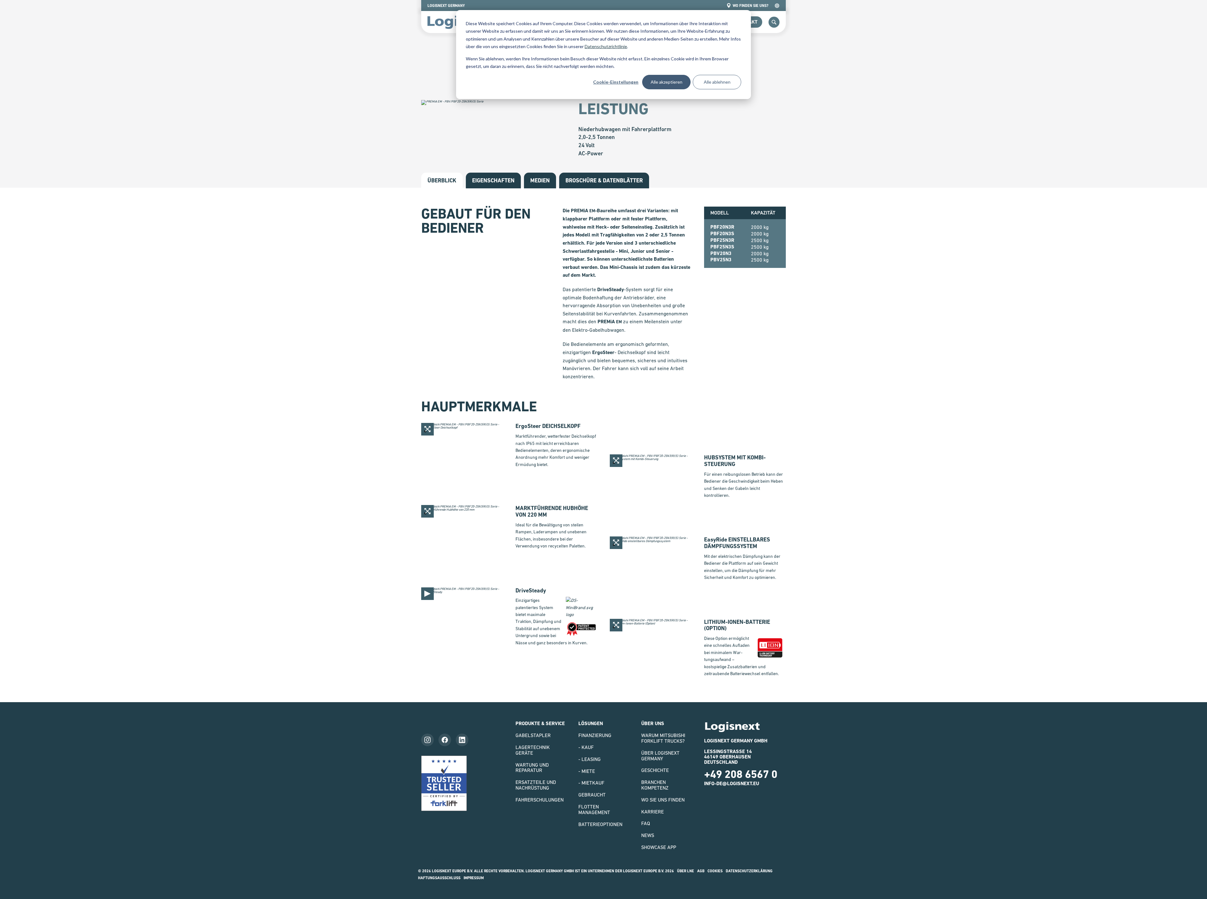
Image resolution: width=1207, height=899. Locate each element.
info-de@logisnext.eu (731, 783)
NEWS (647, 835)
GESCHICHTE (655, 770)
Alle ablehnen (717, 82)
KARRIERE (652, 811)
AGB (700, 871)
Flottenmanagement (594, 809)
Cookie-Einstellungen (615, 82)
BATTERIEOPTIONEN (600, 824)
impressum (474, 878)
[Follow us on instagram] (427, 740)
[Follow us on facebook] (444, 740)
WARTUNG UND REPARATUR (532, 767)
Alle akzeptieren (666, 82)
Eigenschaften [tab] (493, 180)
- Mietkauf (591, 782)
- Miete (586, 771)
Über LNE (685, 871)
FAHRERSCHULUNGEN (539, 799)
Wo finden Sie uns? (751, 5)
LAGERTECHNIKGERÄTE (532, 750)
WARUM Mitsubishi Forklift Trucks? (663, 738)
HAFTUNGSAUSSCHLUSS (439, 878)
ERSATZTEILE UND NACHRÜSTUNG (535, 785)
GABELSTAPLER (533, 735)
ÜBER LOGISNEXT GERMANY (660, 755)
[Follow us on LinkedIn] (462, 740)
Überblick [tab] (441, 180)
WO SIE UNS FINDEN (663, 799)
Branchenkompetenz (655, 785)
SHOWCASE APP (658, 847)
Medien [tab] (540, 180)
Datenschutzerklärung (749, 871)
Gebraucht (592, 794)
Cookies (715, 871)
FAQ (645, 823)
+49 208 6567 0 (740, 774)
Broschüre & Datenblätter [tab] (604, 180)
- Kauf (586, 747)
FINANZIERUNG (594, 735)
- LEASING (589, 759)
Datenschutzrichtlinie (606, 46)
